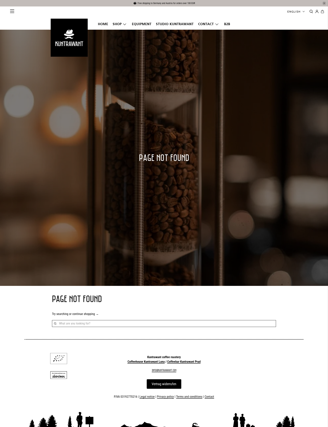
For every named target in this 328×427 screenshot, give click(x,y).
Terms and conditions (189, 396)
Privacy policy (165, 396)
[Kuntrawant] (69, 38)
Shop (117, 24)
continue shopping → (85, 314)
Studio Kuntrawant (175, 24)
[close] (324, 3)
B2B (227, 24)
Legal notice (147, 396)
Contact (206, 24)
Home (103, 24)
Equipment (141, 24)
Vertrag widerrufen (164, 384)
